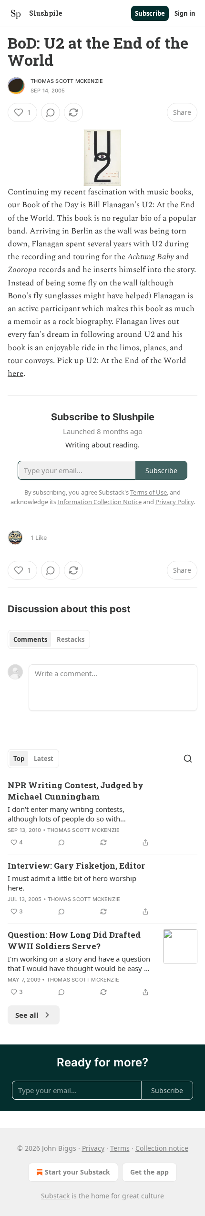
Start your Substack (77, 1171)
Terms (120, 1148)
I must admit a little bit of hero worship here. (72, 882)
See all (27, 1015)
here (15, 373)
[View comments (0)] (50, 112)
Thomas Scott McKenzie (67, 81)
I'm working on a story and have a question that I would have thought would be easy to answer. (79, 963)
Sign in (184, 13)
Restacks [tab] (70, 639)
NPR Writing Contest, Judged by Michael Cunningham (76, 791)
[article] (102, 814)
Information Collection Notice (100, 501)
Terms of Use (148, 492)
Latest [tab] (43, 758)
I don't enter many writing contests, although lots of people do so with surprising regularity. (66, 813)
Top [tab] (18, 758)
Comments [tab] (30, 639)
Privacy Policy (174, 501)
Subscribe (150, 13)
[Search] (187, 758)
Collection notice (161, 1148)
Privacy (93, 1148)
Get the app (149, 1171)
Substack (55, 1195)
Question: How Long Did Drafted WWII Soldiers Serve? (74, 940)
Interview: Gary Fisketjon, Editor (76, 865)
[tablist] (49, 639)
